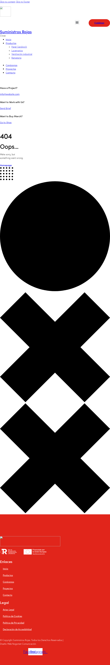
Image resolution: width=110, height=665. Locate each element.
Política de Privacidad (13, 622)
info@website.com (10, 94)
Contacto (7, 594)
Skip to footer (23, 1)
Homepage (6, 165)
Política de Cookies (12, 616)
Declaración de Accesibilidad (17, 629)
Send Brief (5, 108)
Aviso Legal (8, 609)
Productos (8, 575)
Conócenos (8, 581)
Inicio (5, 568)
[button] (77, 22)
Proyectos (8, 588)
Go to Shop (6, 122)
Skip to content (7, 1)
